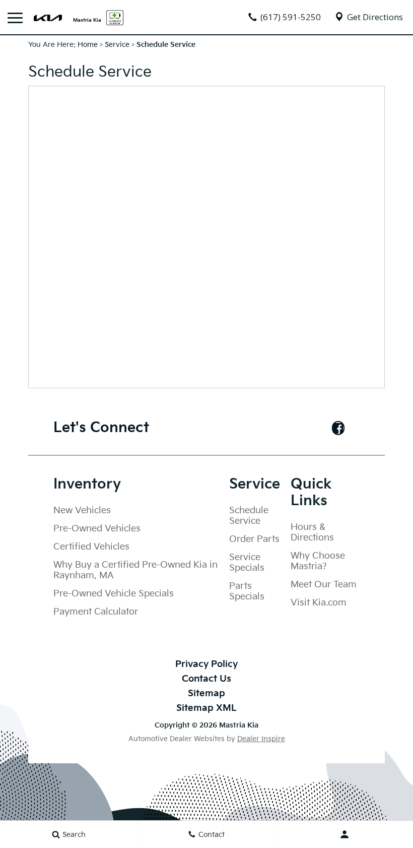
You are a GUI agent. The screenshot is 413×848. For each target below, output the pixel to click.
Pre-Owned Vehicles (97, 528)
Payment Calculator (95, 612)
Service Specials (246, 562)
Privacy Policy (206, 664)
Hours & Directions (312, 532)
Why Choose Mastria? (318, 561)
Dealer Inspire (261, 739)
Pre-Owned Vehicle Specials (113, 593)
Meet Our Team (324, 584)
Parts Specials (246, 591)
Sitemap (206, 693)
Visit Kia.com (319, 602)
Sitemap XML (206, 708)
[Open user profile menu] (344, 834)
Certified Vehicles (91, 546)
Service (117, 44)
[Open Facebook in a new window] (338, 428)
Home (88, 44)
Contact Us (206, 679)
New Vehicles (82, 510)
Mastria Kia (87, 19)
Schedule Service (248, 515)
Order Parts (254, 539)
